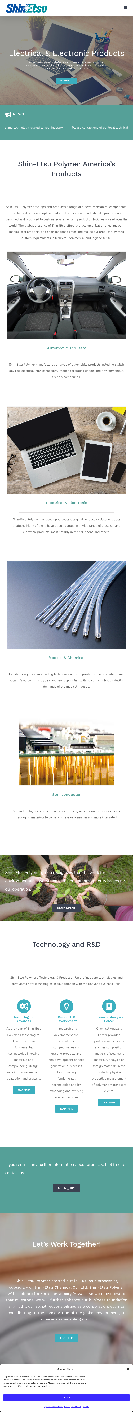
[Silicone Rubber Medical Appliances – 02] (66, 563)
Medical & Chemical (66, 657)
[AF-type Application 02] (66, 718)
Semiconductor (66, 794)
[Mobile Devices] (66, 408)
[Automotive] (66, 253)
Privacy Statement (72, 1406)
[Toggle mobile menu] (126, 7)
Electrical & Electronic (66, 503)
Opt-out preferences (53, 1406)
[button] (128, 1369)
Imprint (86, 1406)
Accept (66, 1397)
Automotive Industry (66, 348)
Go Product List (66, 80)
